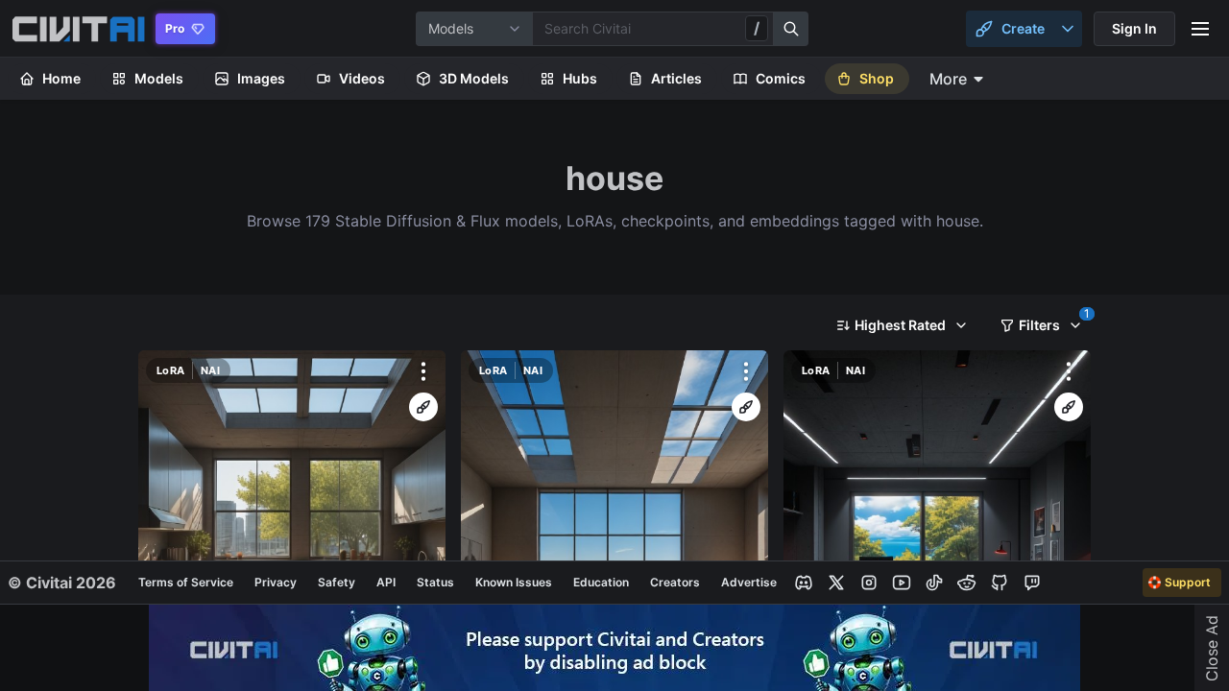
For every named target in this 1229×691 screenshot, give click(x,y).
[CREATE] (423, 407)
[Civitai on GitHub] (999, 582)
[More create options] (1067, 29)
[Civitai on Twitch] (1032, 582)
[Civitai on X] (836, 582)
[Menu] (1200, 28)
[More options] (423, 371)
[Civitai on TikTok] (934, 582)
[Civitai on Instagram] (869, 582)
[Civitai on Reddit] (967, 582)
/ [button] (756, 27)
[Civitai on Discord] (803, 582)
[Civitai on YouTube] (901, 582)
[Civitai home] (78, 28)
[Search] (791, 29)
